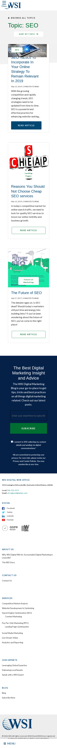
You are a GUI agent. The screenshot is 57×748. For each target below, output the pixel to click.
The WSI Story (8, 562)
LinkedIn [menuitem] (10, 516)
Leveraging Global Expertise (14, 665)
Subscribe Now (8, 697)
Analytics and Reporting (12, 642)
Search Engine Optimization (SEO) (17, 613)
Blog (4, 693)
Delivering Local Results (12, 670)
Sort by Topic (27, 34)
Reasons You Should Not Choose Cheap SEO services (28, 191)
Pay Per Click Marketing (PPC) (15, 623)
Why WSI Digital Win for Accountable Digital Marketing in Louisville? (27, 556)
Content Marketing (13, 616)
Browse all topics (23, 18)
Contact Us (7, 580)
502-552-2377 (13, 490)
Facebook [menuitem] (11, 508)
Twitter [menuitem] (10, 512)
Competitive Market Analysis (15, 603)
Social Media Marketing (12, 633)
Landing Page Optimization (17, 626)
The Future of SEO (26, 293)
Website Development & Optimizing (18, 608)
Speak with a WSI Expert (13, 675)
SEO (17, 50)
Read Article (26, 125)
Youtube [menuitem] (10, 520)
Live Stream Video (10, 638)
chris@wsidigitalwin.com (17, 493)
